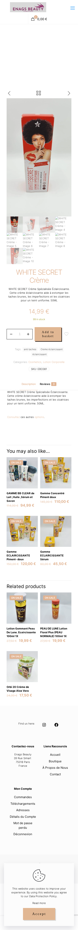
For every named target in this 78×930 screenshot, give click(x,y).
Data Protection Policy (43, 896)
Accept (39, 914)
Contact (55, 774)
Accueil (55, 755)
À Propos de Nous (55, 768)
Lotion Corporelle (54, 362)
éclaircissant (39, 354)
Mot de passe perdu (22, 825)
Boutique (55, 761)
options (39, 417)
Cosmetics (34, 362)
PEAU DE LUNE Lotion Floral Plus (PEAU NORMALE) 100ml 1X (53, 632)
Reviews (47, 384)
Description (29, 384)
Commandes (23, 797)
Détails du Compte (23, 817)
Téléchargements (22, 804)
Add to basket (48, 334)
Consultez (13, 417)
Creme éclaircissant (52, 349)
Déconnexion (22, 834)
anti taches (30, 349)
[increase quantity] (28, 334)
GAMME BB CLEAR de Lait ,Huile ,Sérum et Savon (20, 497)
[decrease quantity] (11, 334)
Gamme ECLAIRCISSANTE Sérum (52, 555)
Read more (39, 903)
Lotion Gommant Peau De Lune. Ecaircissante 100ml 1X (21, 632)
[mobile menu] (72, 8)
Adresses (23, 810)
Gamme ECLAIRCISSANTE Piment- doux (18, 555)
